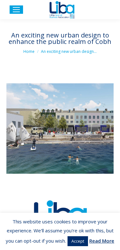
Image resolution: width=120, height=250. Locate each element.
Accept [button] (77, 241)
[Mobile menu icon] (16, 9)
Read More (101, 241)
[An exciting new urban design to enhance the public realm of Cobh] (60, 128)
